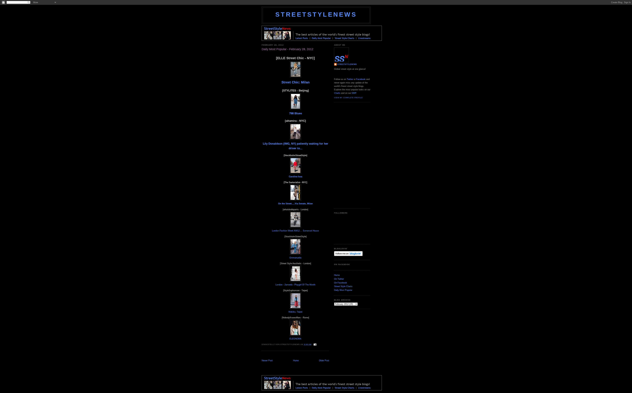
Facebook (361, 79)
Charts (337, 93)
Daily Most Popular (343, 290)
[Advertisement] (300, 355)
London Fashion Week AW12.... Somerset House (295, 230)
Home (296, 360)
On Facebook (340, 282)
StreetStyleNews (316, 14)
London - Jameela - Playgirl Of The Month (295, 284)
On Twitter (339, 279)
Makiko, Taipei (295, 312)
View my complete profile (348, 98)
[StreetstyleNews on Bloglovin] (348, 255)
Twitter (350, 79)
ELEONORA (295, 339)
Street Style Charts (343, 286)
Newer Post (267, 360)
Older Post (324, 360)
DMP (354, 93)
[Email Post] (314, 344)
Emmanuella (295, 257)
